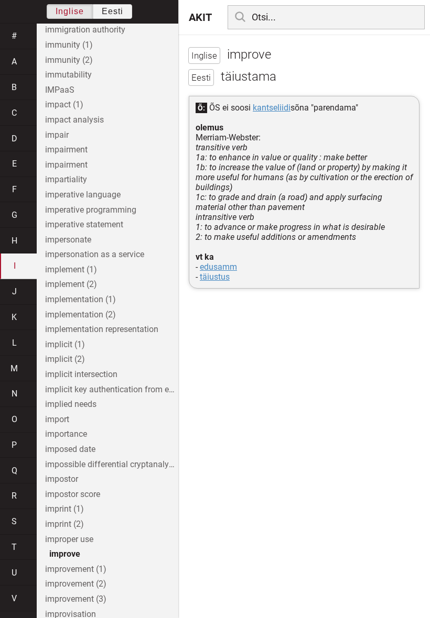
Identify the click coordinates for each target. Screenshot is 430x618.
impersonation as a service (94, 254)
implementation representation (101, 329)
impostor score (72, 494)
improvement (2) (75, 584)
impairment (66, 149)
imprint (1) (64, 509)
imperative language (83, 195)
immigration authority (85, 30)
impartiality (66, 179)
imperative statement (84, 224)
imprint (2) (64, 524)
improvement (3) (75, 599)
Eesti (112, 11)
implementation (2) (80, 314)
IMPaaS (59, 90)
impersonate (68, 240)
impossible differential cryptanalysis (111, 464)
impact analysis (74, 120)
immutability (68, 75)
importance (66, 434)
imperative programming (90, 210)
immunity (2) (69, 60)
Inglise (70, 11)
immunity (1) (69, 45)
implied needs (70, 404)
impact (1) (64, 104)
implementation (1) (80, 299)
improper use (69, 539)
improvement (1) (75, 569)
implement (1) (71, 269)
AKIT (200, 17)
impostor (61, 479)
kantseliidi (272, 108)
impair (57, 135)
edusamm (218, 267)
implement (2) (71, 284)
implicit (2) (65, 359)
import (57, 419)
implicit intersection (81, 374)
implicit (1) (65, 344)
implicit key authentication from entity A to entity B (111, 389)
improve (64, 554)
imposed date (70, 449)
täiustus (215, 277)
